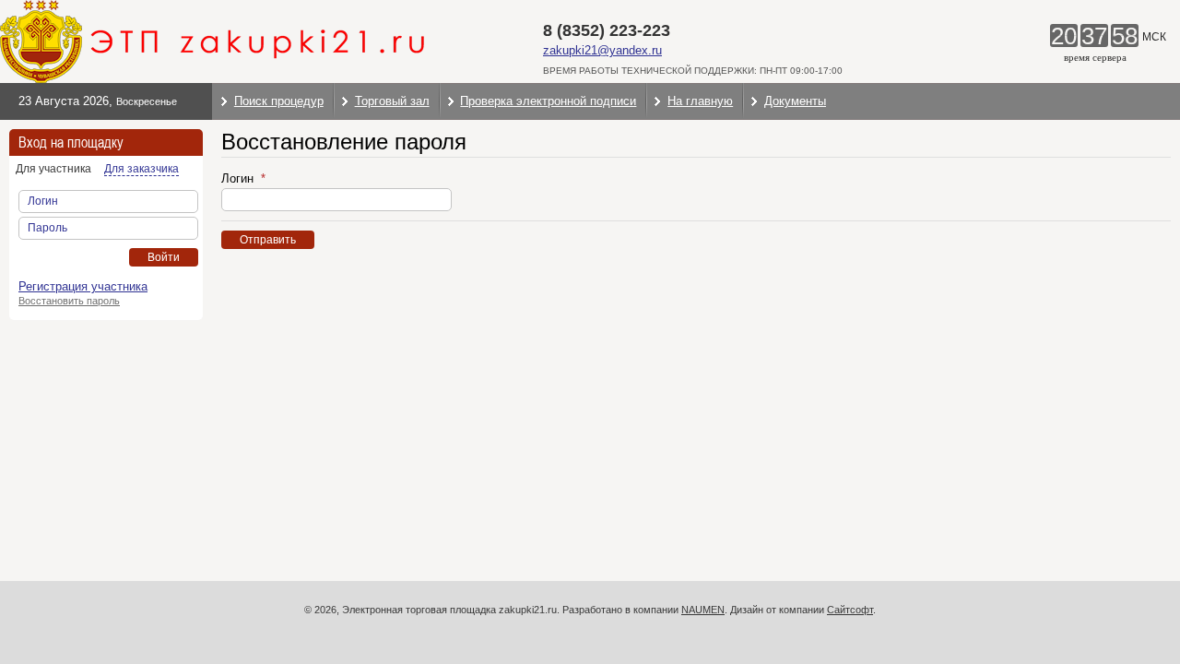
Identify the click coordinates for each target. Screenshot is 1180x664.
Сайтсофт (850, 609)
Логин (239, 178)
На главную (700, 101)
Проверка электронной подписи (548, 101)
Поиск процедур (279, 101)
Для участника (53, 168)
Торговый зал (392, 101)
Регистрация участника (83, 286)
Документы (795, 101)
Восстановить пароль (69, 300)
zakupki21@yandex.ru (602, 50)
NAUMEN (703, 609)
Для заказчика (141, 168)
